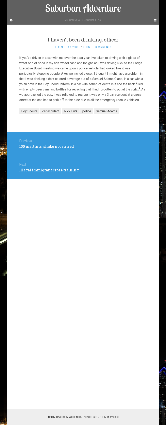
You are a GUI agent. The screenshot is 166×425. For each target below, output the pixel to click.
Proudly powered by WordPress (64, 416)
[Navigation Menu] (155, 20)
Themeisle (113, 416)
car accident (50, 111)
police (86, 111)
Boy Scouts (29, 111)
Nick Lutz (71, 111)
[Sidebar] (11, 20)
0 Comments (103, 47)
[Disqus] (83, 229)
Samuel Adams (106, 111)
